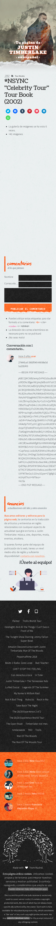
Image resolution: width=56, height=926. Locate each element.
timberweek (18, 730)
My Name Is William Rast (27, 693)
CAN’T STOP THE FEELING (27, 669)
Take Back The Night (27, 705)
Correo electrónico (11, 283)
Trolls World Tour (32, 621)
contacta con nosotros (32, 556)
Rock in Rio (43, 699)
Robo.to (29, 699)
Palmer (16, 621)
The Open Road (14, 723)
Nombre (8, 276)
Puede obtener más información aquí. (28, 889)
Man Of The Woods (27, 736)
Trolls (38, 730)
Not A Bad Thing (13, 699)
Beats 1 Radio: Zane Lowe (18, 662)
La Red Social (12, 687)
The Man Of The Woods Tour (27, 742)
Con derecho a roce (21, 675)
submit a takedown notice (18, 918)
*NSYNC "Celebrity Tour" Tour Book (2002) (26, 91)
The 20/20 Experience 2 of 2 (26, 711)
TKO (30, 730)
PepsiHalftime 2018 (27, 656)
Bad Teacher (42, 662)
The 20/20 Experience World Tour (26, 717)
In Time (39, 675)
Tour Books (20, 76)
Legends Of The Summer (35, 687)
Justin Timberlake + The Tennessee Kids (27, 681)
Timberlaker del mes (37, 723)
